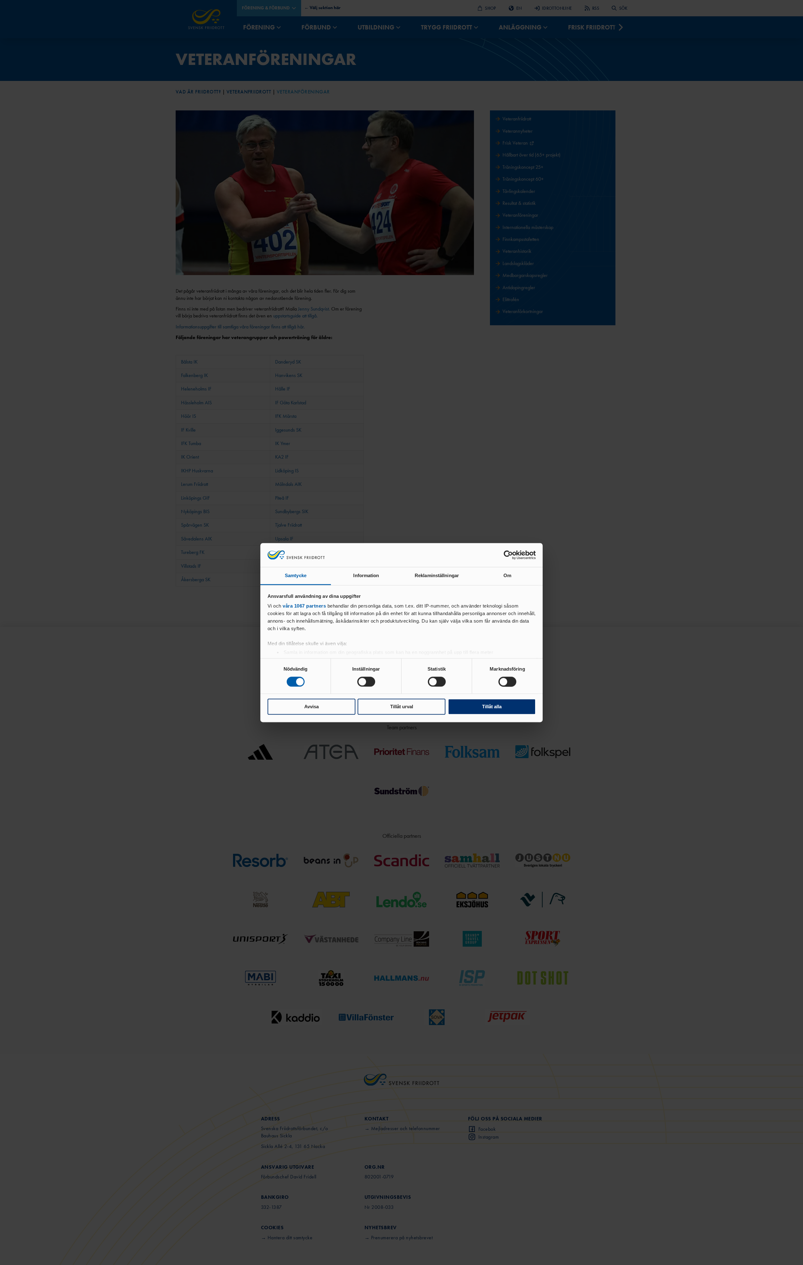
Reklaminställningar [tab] (437, 575)
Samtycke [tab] (295, 575)
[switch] (366, 682)
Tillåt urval (401, 707)
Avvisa (311, 707)
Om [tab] (507, 575)
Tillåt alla (492, 707)
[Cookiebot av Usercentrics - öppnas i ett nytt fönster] (508, 555)
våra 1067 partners (304, 606)
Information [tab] (366, 575)
